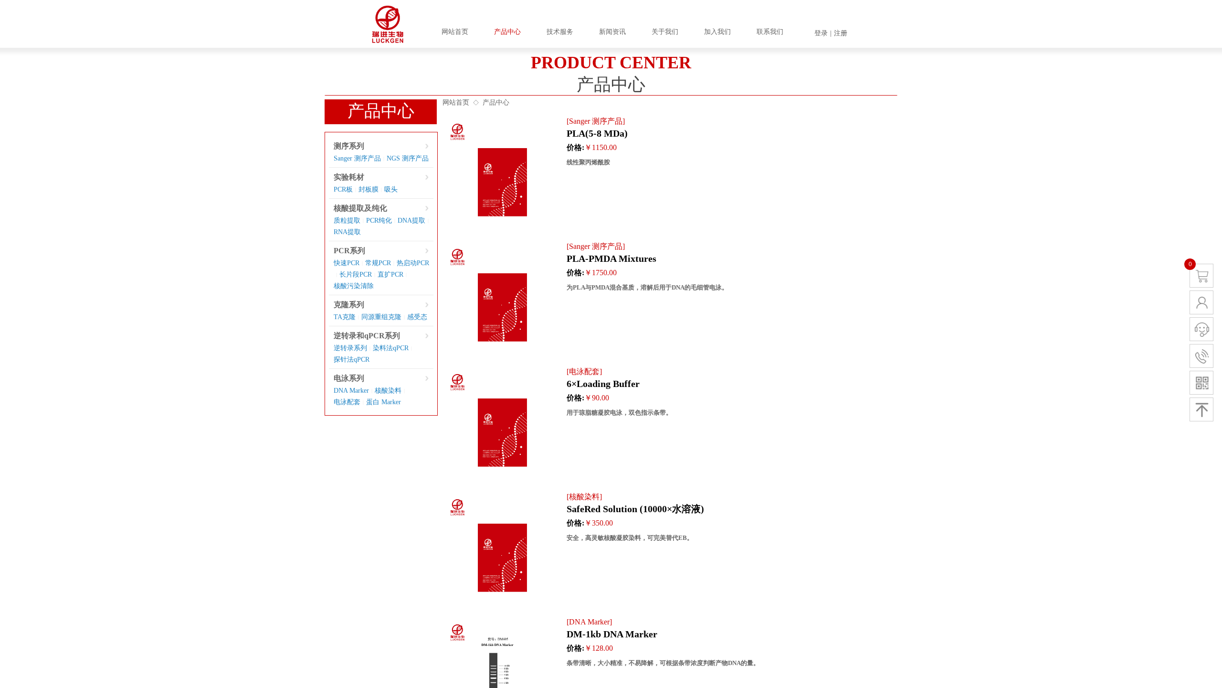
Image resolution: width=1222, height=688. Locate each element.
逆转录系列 (350, 348)
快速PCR (346, 263)
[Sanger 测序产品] (596, 121)
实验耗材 (349, 177)
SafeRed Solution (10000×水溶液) (635, 509)
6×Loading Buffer (603, 383)
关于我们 (665, 31)
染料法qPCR (391, 348)
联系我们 (770, 31)
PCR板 (343, 189)
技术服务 (560, 31)
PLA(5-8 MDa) (597, 133)
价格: (575, 147)
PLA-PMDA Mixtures (611, 258)
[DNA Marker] (589, 622)
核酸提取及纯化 (360, 208)
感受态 (417, 317)
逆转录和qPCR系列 (367, 336)
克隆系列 (349, 305)
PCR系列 (349, 251)
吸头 (391, 189)
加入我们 (717, 31)
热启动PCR (413, 263)
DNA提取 (411, 220)
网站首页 (455, 102)
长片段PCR (355, 274)
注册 (840, 33)
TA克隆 (345, 317)
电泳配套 (347, 402)
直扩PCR (390, 274)
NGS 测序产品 (408, 158)
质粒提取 (347, 220)
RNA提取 (347, 232)
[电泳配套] (584, 371)
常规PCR (378, 263)
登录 (821, 33)
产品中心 (496, 102)
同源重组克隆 (381, 317)
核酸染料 (388, 390)
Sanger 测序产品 (357, 158)
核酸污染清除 (354, 286)
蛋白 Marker (383, 402)
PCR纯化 (379, 220)
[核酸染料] (584, 497)
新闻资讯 (612, 31)
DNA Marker (351, 390)
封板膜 (368, 189)
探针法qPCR (351, 359)
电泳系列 (349, 378)
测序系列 (349, 146)
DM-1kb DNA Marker (612, 634)
